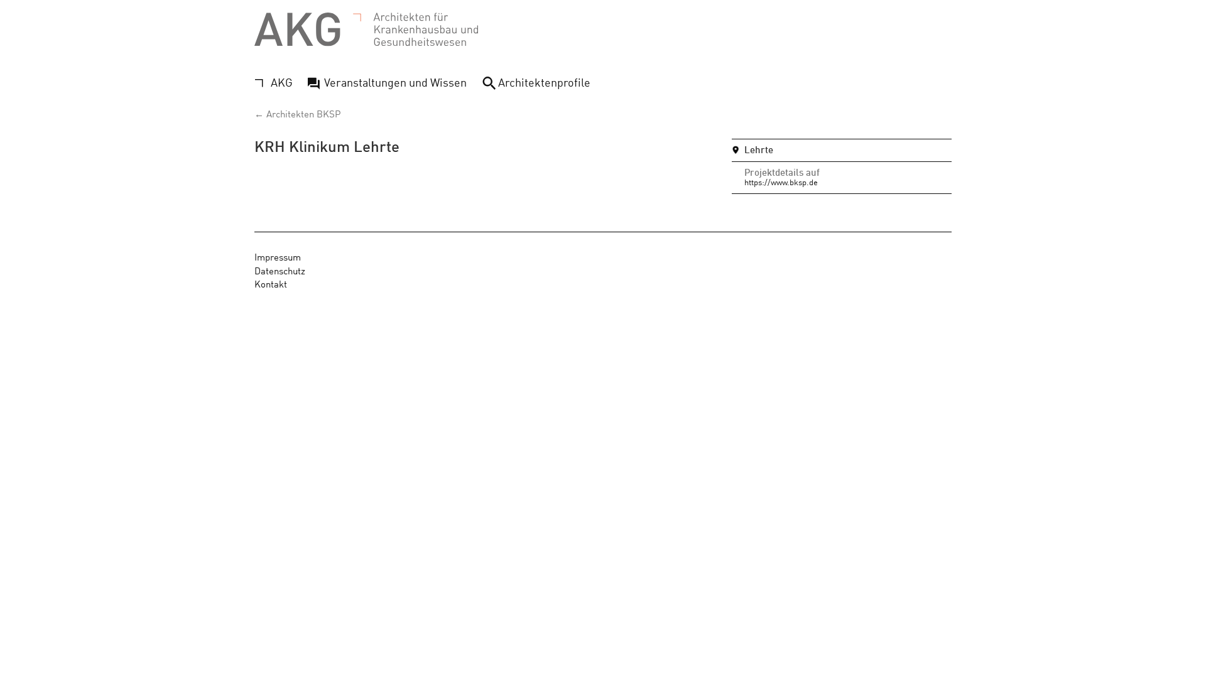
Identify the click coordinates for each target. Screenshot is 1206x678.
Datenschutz (279, 270)
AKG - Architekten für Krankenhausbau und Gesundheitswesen (366, 30)
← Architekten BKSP (297, 113)
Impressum (277, 256)
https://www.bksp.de (781, 182)
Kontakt (270, 283)
